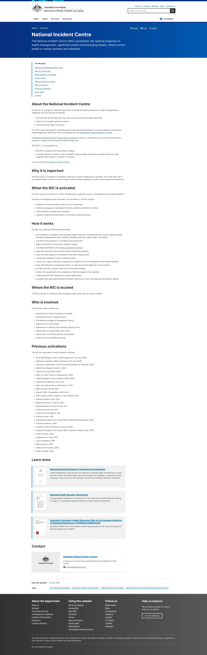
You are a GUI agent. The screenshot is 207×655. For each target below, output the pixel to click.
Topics (45, 19)
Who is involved (41, 85)
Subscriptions (74, 626)
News (162, 6)
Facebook (109, 614)
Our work (55, 19)
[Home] (57, 8)
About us (138, 6)
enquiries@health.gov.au (76, 567)
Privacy (71, 617)
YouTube (108, 623)
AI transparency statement (42, 614)
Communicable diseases (60, 588)
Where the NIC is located (45, 81)
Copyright (72, 611)
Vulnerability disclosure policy (80, 629)
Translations (168, 19)
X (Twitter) (109, 620)
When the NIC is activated (45, 75)
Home (35, 19)
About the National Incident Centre (49, 68)
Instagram (109, 626)
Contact (38, 95)
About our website (76, 605)
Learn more (39, 92)
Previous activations (43, 88)
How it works (40, 78)
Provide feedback (152, 616)
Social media (73, 623)
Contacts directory (39, 623)
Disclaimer (72, 614)
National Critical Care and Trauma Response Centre (56, 138)
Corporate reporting (40, 611)
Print (145, 28)
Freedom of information (41, 617)
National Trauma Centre (59, 162)
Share (154, 28)
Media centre (110, 605)
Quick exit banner (75, 620)
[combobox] (149, 10)
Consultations (110, 611)
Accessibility (73, 608)
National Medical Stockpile (71, 248)
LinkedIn (108, 617)
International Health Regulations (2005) (96, 133)
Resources (67, 19)
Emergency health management (85, 588)
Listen (135, 28)
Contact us (170, 6)
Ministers (155, 6)
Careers (147, 6)
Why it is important (42, 71)
